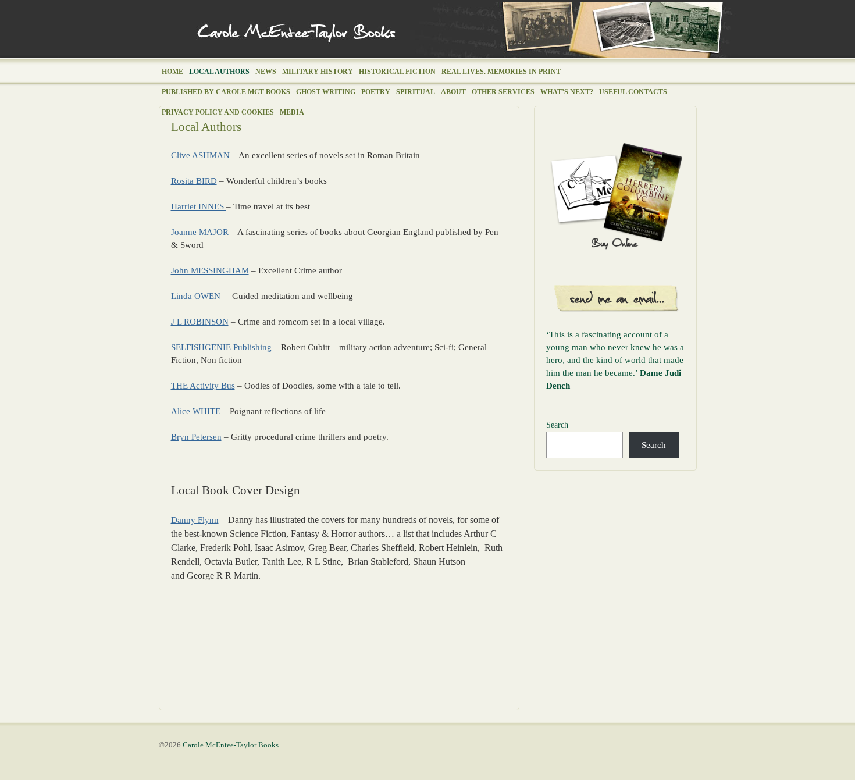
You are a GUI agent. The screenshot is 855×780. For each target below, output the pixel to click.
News (265, 71)
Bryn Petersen (196, 436)
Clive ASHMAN (200, 155)
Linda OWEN (195, 296)
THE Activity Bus (203, 385)
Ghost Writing (325, 92)
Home (172, 71)
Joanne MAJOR (200, 232)
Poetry (375, 92)
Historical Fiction (397, 71)
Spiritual (415, 92)
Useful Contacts (633, 92)
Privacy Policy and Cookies (218, 112)
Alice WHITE (195, 411)
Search (557, 425)
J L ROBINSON (200, 321)
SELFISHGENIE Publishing (221, 347)
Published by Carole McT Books (226, 92)
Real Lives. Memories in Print (501, 71)
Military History (317, 71)
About (453, 92)
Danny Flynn (195, 520)
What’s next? (566, 92)
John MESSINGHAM (210, 270)
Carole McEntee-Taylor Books (448, 30)
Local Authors (219, 71)
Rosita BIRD (194, 181)
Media (292, 112)
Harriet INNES (198, 206)
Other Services (503, 92)
